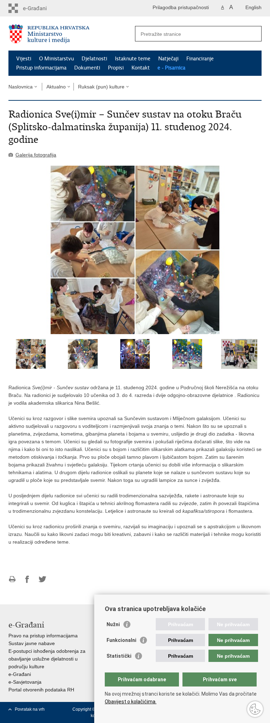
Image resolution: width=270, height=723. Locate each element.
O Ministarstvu (56, 58)
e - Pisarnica (171, 68)
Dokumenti (87, 68)
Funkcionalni (121, 640)
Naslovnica (20, 86)
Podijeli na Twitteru (42, 579)
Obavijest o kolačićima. (130, 701)
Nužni (113, 624)
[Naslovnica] (71, 34)
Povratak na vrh (30, 709)
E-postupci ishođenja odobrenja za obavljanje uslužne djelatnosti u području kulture (46, 658)
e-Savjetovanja (24, 682)
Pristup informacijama (41, 68)
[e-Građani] (38, 8)
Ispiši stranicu (12, 579)
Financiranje (200, 58)
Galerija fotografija (35, 155)
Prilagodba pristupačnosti (181, 7)
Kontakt (140, 68)
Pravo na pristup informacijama (43, 635)
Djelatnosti (94, 58)
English (253, 7)
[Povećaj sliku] (135, 250)
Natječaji (168, 58)
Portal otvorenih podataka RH (41, 689)
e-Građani (19, 674)
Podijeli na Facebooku (27, 579)
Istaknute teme (132, 58)
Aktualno (56, 86)
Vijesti (23, 58)
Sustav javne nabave (31, 643)
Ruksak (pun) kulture (101, 86)
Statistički (119, 656)
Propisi (116, 68)
